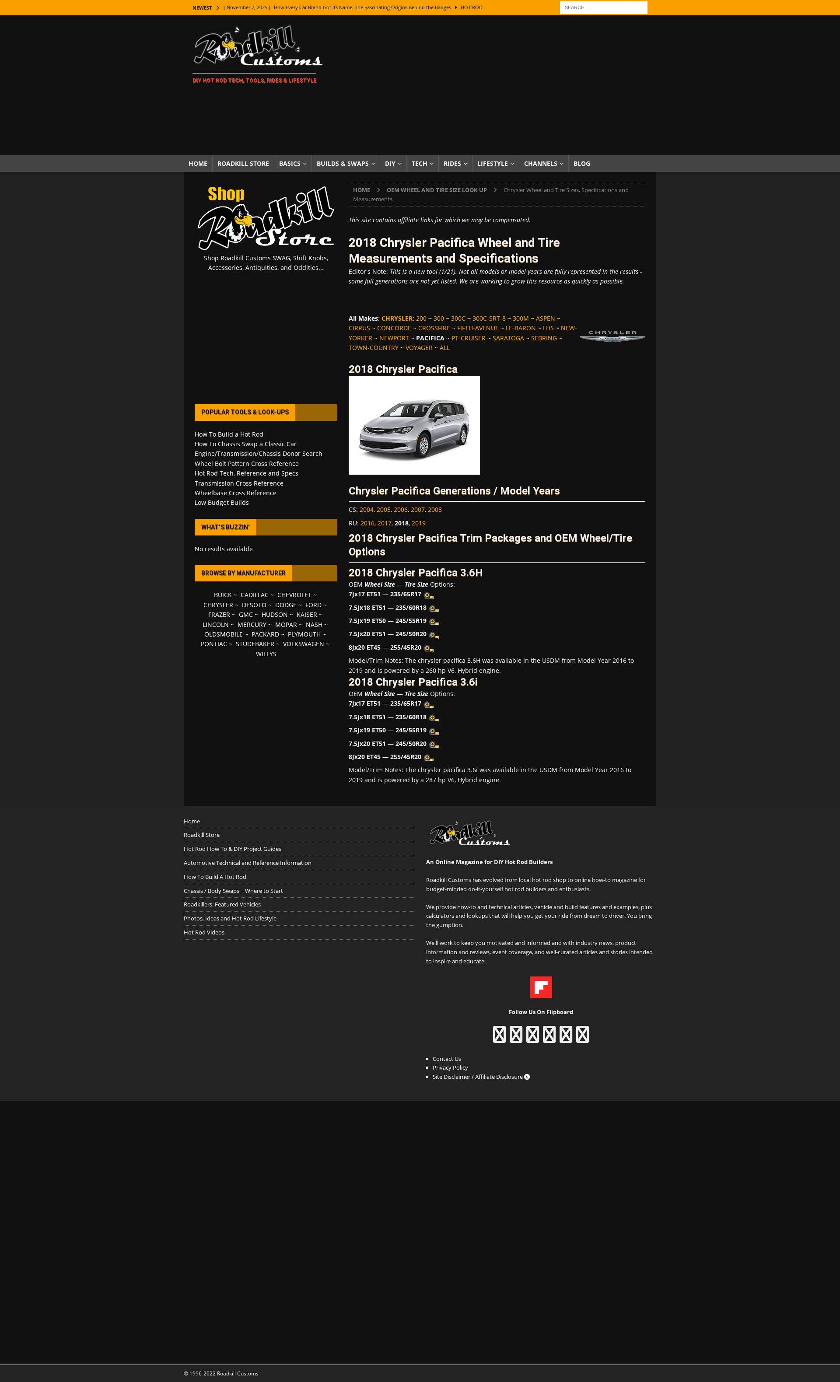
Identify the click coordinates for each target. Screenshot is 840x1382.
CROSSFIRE (434, 328)
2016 (367, 523)
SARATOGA (508, 338)
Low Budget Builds (222, 502)
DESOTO (254, 605)
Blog (582, 163)
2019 (419, 523)
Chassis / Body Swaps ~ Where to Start (233, 891)
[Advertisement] (496, 85)
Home (198, 163)
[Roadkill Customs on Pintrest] (532, 1039)
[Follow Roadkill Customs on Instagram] (516, 1039)
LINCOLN (216, 624)
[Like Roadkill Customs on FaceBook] (499, 1039)
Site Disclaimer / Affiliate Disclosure (478, 1077)
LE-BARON (521, 328)
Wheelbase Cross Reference (235, 493)
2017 (385, 523)
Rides (452, 163)
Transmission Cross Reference (239, 483)
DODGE (286, 605)
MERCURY (252, 624)
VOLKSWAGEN (303, 644)
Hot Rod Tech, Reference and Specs (246, 473)
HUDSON (275, 614)
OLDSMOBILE (223, 634)
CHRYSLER (218, 605)
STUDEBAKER (255, 644)
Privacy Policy (450, 1067)
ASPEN (545, 318)
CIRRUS (359, 328)
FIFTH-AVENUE (478, 328)
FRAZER (219, 614)
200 (421, 318)
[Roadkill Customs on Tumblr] (549, 1039)
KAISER (307, 614)
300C (458, 318)
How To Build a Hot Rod (229, 434)
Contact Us (447, 1059)
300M (521, 318)
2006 (401, 509)
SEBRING (544, 338)
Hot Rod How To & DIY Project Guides (232, 849)
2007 (418, 509)
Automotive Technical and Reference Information (248, 863)
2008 (435, 509)
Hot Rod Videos (204, 932)
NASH (314, 624)
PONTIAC (214, 644)
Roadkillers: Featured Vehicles (222, 904)
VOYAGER (419, 347)
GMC (246, 614)
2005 (384, 509)
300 (439, 318)
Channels (540, 163)
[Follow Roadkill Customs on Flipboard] (541, 994)
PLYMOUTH (304, 634)
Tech (419, 163)
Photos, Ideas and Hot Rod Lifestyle (230, 918)
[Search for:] (604, 7)
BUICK (223, 595)
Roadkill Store (243, 163)
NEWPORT (394, 338)
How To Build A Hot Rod (215, 877)
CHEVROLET (294, 595)
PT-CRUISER (469, 338)
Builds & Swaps (343, 163)
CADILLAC (255, 595)
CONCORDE (394, 328)
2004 (367, 509)
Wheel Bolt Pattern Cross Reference (247, 463)
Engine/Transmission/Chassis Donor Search (258, 453)
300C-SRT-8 (489, 318)
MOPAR (286, 624)
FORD (313, 605)
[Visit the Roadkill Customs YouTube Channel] (582, 1039)
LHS (548, 328)
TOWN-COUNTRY (374, 347)
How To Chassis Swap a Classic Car (246, 444)
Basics (290, 163)
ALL (445, 347)
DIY (390, 163)
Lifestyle (492, 163)
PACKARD (265, 634)
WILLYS (266, 654)
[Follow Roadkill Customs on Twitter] (566, 1039)
